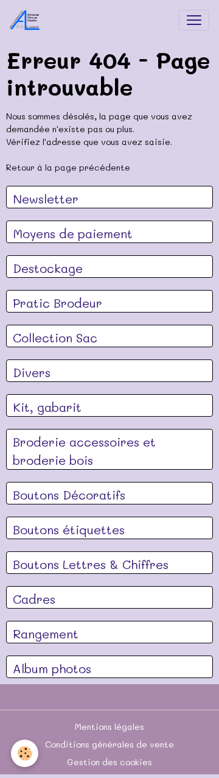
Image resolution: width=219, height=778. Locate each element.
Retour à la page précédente (68, 167)
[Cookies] (24, 753)
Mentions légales (109, 726)
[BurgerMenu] (194, 20)
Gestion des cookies (109, 762)
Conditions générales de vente (109, 744)
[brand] (27, 20)
